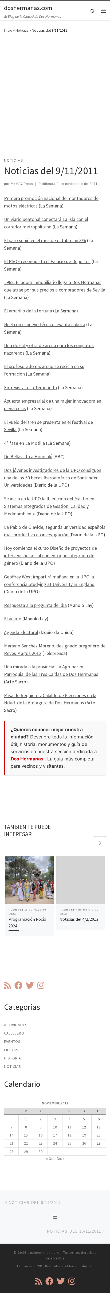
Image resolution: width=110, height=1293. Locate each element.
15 (26, 1135)
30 (40, 1151)
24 (55, 1143)
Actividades (16, 1024)
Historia (12, 1058)
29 (26, 1151)
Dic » (60, 1158)
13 (98, 1127)
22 (26, 1143)
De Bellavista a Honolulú (28, 456)
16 (40, 1135)
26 (84, 1143)
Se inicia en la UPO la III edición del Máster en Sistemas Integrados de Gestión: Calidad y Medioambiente (49, 506)
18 (69, 1135)
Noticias (22, 30)
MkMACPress (22, 184)
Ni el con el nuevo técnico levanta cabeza (44, 324)
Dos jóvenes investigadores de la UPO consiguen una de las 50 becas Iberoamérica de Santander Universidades (52, 477)
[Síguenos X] (30, 985)
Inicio (8, 30)
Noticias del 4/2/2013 (79, 919)
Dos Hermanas (28, 759)
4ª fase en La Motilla (24, 443)
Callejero (14, 1033)
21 (11, 1143)
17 (55, 1135)
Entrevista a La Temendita (30, 387)
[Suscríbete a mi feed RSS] (7, 985)
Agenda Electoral (21, 632)
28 (11, 1151)
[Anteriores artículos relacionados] (87, 842)
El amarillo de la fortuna (28, 311)
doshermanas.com (43, 1252)
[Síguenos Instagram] (40, 985)
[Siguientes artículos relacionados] (100, 842)
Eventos (12, 1041)
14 (11, 1135)
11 (69, 1127)
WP (39, 1266)
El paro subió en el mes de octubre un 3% (45, 240)
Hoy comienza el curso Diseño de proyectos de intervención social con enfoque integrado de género (50, 555)
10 (55, 1127)
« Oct (50, 1158)
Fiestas (11, 1049)
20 (98, 1135)
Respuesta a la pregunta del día (35, 605)
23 (40, 1143)
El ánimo (12, 618)
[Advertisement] (55, 98)
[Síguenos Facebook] (18, 985)
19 (84, 1135)
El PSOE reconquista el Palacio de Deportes (47, 261)
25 (69, 1143)
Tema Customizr (81, 1266)
